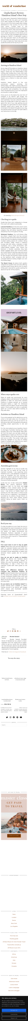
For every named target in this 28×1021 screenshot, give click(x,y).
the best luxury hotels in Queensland (14, 596)
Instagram (16, 652)
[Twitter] (8, 631)
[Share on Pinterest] (9, 704)
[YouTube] (15, 631)
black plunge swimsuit (17, 215)
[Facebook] (17, 631)
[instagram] (10, 717)
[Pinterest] (12, 631)
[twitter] (7, 717)
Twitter (11, 652)
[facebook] (14, 717)
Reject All (14, 1018)
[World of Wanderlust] (14, 6)
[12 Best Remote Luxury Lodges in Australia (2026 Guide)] (20, 668)
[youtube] (21, 717)
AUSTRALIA (14, 10)
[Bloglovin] (20, 631)
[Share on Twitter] (7, 704)
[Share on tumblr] (10, 704)
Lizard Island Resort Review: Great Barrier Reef (20, 710)
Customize (14, 1014)
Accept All (14, 1010)
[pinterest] (17, 717)
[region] (14, 1008)
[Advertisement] (14, 612)
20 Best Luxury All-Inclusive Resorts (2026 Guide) (6, 710)
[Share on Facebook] (5, 704)
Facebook (23, 652)
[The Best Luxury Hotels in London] (20, 690)
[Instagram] (10, 631)
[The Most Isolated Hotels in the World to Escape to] (7, 668)
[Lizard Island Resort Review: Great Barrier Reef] (7, 690)
